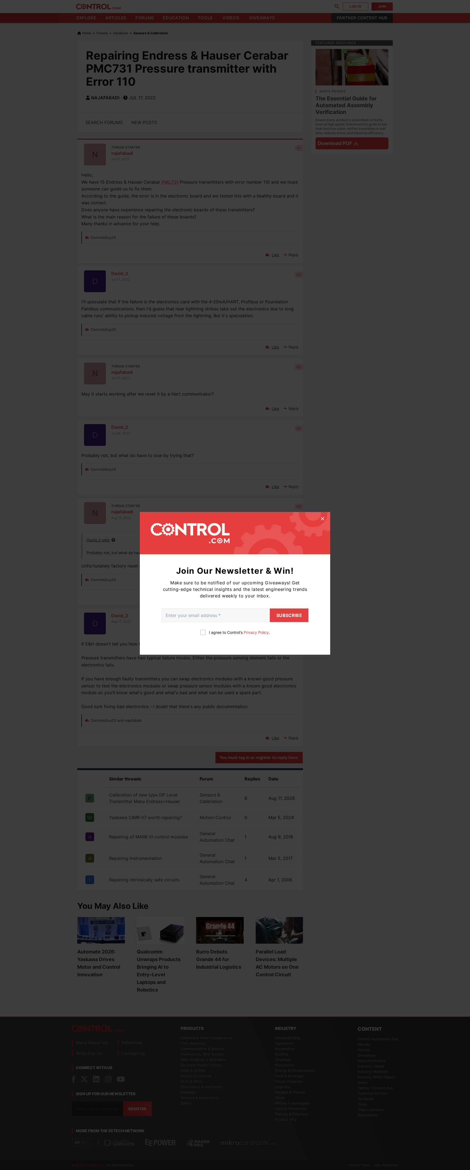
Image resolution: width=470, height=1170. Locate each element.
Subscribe (289, 615)
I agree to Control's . (239, 632)
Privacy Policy (256, 632)
